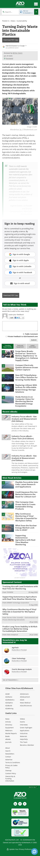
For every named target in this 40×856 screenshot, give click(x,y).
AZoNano (8, 697)
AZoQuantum (25, 697)
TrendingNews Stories (7, 346)
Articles (8, 722)
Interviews (24, 725)
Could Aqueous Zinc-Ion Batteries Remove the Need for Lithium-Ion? (26, 494)
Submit (34, 340)
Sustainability (22, 21)
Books (7, 736)
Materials (23, 736)
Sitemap (8, 770)
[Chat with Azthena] (34, 851)
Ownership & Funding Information (10, 778)
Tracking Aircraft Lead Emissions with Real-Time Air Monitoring (20, 587)
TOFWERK (10, 592)
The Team (23, 742)
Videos (22, 719)
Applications (24, 730)
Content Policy (10, 773)
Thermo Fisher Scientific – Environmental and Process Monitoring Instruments (20, 618)
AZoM (7, 694)
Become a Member (27, 745)
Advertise (8, 760)
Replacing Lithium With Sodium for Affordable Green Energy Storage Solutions (26, 388)
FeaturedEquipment (20, 346)
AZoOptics (9, 703)
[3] (8, 378)
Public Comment (31, 334)
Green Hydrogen (26, 728)
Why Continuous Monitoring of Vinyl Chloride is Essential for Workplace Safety (26, 517)
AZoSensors (24, 694)
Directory (8, 725)
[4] (8, 388)
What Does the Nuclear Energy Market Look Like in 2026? (26, 527)
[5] (8, 399)
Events (22, 722)
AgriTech (15, 647)
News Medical (25, 703)
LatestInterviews (32, 346)
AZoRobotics (9, 700)
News (13, 21)
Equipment (9, 728)
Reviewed (9, 58)
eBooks (8, 739)
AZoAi (22, 700)
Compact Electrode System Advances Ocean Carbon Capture (26, 367)
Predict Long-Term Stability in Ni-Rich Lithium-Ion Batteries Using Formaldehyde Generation (19, 628)
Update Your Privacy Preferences (21, 849)
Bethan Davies (17, 53)
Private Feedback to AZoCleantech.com (23, 336)
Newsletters (9, 754)
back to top (32, 787)
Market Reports (11, 733)
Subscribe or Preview (19, 650)
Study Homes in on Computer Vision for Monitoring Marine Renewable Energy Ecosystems (24, 401)
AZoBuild (8, 706)
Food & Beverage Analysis (22, 669)
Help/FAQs (24, 739)
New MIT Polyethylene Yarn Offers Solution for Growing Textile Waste (26, 377)
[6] (8, 538)
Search (7, 751)
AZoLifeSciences (26, 706)
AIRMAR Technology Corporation (18, 603)
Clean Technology (18, 658)
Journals (8, 742)
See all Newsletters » (10, 680)
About (7, 748)
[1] (8, 354)
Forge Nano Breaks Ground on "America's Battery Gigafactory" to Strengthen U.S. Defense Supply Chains (26, 356)
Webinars (8, 730)
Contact (8, 757)
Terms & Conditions (12, 762)
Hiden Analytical (12, 635)
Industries (24, 733)
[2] (8, 368)
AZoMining (9, 708)
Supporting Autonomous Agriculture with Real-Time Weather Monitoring (25, 540)
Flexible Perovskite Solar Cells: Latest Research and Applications (26, 484)
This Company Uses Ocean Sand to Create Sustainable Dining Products (25, 505)
